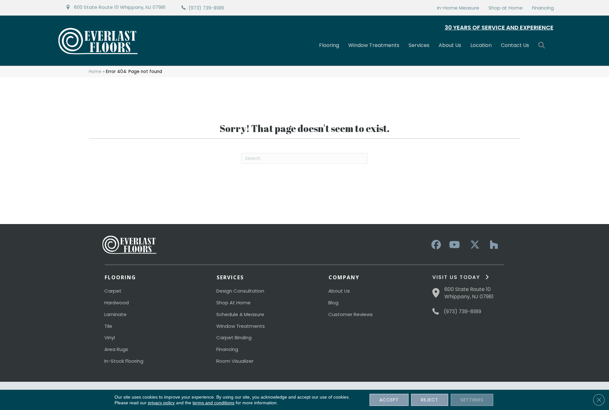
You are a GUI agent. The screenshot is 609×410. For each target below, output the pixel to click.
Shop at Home (505, 7)
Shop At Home (233, 302)
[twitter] (473, 245)
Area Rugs (116, 349)
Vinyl (109, 337)
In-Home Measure (458, 7)
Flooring (329, 45)
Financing (543, 7)
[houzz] (492, 245)
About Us (450, 45)
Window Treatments (373, 45)
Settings (472, 400)
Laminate (115, 314)
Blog (333, 302)
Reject (429, 400)
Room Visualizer (234, 361)
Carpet (112, 291)
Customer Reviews (350, 314)
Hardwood (116, 302)
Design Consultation (240, 291)
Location (481, 45)
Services (419, 45)
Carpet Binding (234, 337)
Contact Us (515, 45)
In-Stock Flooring (123, 361)
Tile (108, 326)
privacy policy (161, 402)
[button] (543, 45)
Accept (389, 400)
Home (95, 72)
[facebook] (435, 245)
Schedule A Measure (240, 314)
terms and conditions (213, 402)
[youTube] (454, 245)
